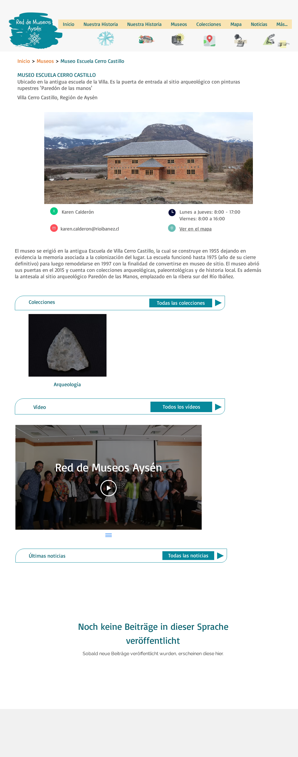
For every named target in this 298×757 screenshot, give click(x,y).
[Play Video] (108, 488)
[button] (180, 303)
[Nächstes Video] (189, 477)
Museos (46, 61)
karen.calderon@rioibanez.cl (90, 229)
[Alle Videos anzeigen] (108, 535)
